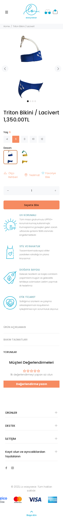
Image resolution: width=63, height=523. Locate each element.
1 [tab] (28, 101)
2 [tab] (30, 101)
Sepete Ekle (31, 205)
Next (58, 68)
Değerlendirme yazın (31, 384)
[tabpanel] (31, 66)
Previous (5, 68)
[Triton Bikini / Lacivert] (11, 157)
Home (7, 26)
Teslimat (34, 175)
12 (42, 139)
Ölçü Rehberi (13, 175)
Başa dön (32, 515)
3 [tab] (33, 101)
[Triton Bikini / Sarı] (24, 157)
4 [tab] (35, 101)
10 (33, 139)
